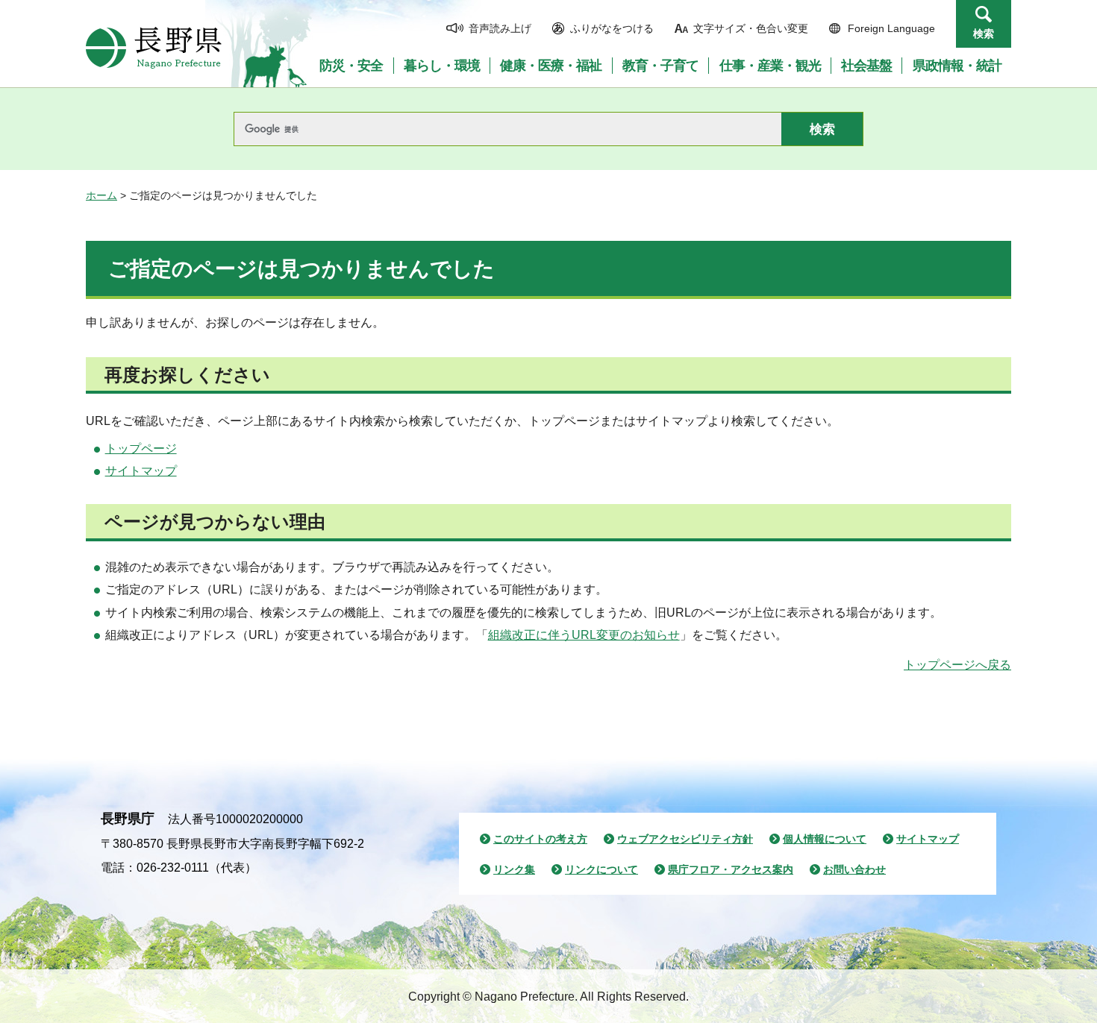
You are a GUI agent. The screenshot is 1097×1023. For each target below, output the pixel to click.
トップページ (141, 448)
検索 (983, 34)
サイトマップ (141, 471)
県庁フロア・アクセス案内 (730, 869)
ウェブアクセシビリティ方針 (685, 839)
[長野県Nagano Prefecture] (154, 48)
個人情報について (824, 839)
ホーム (101, 195)
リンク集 (514, 869)
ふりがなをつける (612, 28)
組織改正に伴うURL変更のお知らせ (584, 635)
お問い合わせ (854, 869)
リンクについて (601, 869)
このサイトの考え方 (540, 839)
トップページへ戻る (957, 664)
